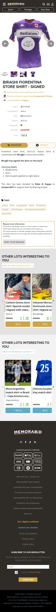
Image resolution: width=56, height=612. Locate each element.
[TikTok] (30, 442)
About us (28, 513)
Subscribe (28, 579)
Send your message (14, 242)
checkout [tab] (44, 145)
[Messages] (48, 4)
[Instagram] (21, 442)
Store (31, 205)
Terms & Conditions (28, 533)
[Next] (53, 300)
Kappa (25, 100)
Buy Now (45, 9)
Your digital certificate (28, 521)
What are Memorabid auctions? (17, 265)
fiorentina (41, 205)
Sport (10, 9)
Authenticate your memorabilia (28, 487)
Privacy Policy (28, 539)
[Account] (52, 4)
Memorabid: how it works (28, 482)
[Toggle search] (44, 4)
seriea (5, 205)
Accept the (30, 572)
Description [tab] (16, 145)
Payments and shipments (28, 503)
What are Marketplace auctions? (17, 351)
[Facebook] (25, 442)
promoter (6, 213)
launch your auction (28, 527)
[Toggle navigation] (4, 4)
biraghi (5, 209)
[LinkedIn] (35, 442)
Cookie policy (28, 544)
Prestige (28, 9)
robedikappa (17, 209)
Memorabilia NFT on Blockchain (28, 497)
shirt (12, 205)
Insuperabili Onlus (42, 96)
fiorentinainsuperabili (35, 209)
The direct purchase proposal (28, 492)
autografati (22, 205)
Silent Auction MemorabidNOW (28, 508)
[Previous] (2, 300)
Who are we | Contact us (28, 476)
